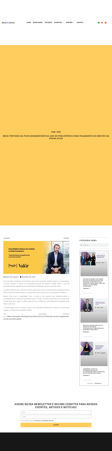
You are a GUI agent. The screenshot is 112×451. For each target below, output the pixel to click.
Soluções (48, 22)
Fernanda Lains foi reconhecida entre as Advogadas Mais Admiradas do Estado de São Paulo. (94, 371)
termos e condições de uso (44, 420)
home (53, 132)
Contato (80, 22)
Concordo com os (37, 420)
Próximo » (98, 383)
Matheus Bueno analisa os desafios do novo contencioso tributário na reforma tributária (93, 328)
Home (29, 22)
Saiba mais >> (86, 288)
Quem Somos (38, 22)
